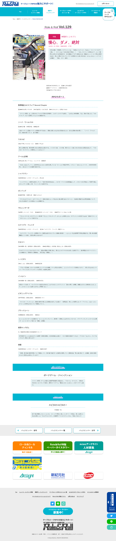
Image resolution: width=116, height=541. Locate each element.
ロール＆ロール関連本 (95, 11)
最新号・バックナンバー (50, 11)
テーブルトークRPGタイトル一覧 (65, 11)
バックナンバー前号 (29, 430)
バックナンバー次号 (87, 430)
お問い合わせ (105, 3)
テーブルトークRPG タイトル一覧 (58, 492)
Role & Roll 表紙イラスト (59, 496)
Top (20, 11)
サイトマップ (80, 496)
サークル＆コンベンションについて (85, 3)
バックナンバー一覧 (58, 430)
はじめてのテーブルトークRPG (80, 11)
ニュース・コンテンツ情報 (35, 11)
